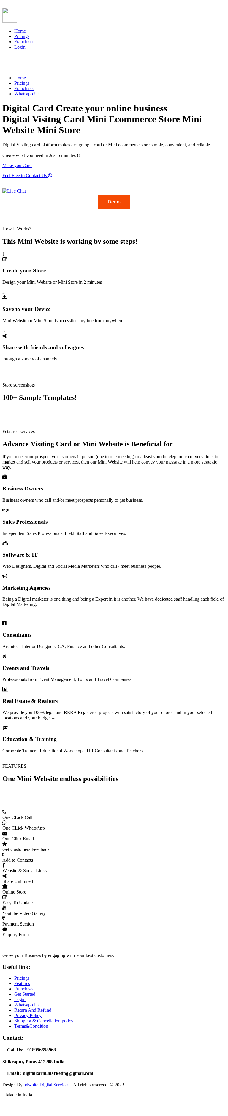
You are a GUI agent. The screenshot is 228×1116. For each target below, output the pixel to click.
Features (22, 983)
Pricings (21, 36)
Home (20, 30)
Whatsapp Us (26, 93)
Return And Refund (32, 1010)
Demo (114, 201)
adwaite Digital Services (46, 1084)
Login (20, 46)
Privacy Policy (28, 1015)
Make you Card (17, 165)
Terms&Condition (31, 1026)
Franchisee (24, 41)
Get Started (24, 994)
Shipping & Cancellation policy (43, 1020)
